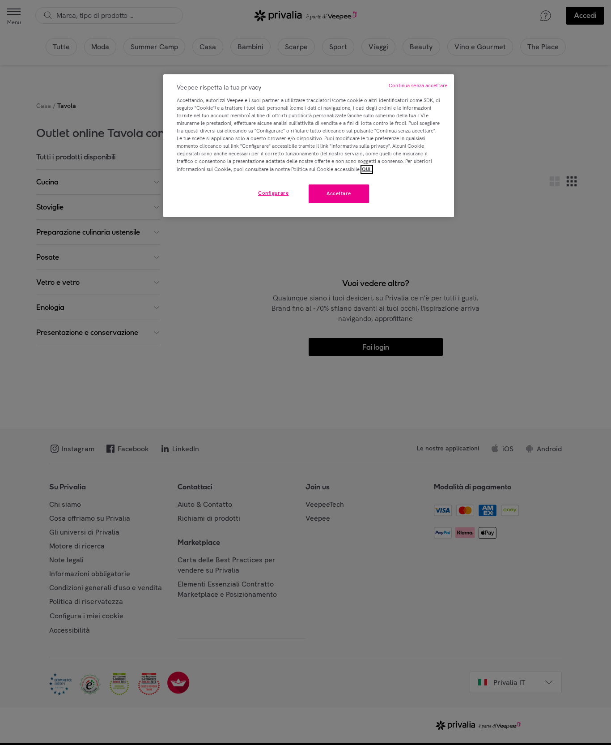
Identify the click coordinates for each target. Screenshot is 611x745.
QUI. (367, 169)
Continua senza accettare (418, 85)
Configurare (273, 193)
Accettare (339, 193)
